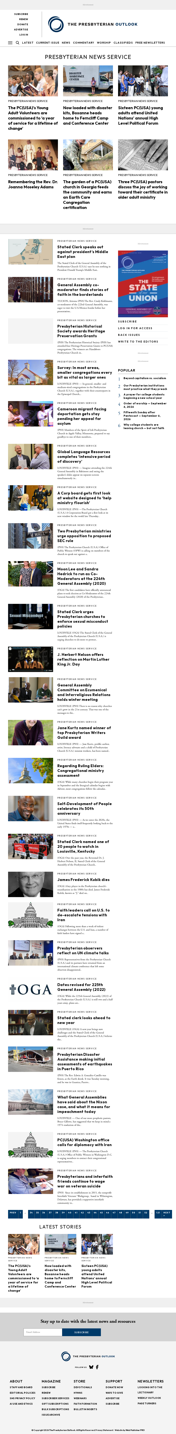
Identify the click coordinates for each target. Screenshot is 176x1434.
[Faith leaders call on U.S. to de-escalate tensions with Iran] (30, 915)
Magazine (51, 1381)
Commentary (83, 42)
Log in (23, 34)
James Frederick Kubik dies (83, 879)
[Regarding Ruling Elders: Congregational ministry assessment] (30, 770)
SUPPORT (114, 1381)
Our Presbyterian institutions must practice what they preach (145, 387)
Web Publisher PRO (135, 1430)
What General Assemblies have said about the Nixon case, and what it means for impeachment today (83, 1104)
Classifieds (123, 42)
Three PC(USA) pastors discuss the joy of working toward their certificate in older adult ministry (143, 189)
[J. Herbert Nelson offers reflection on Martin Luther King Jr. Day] (30, 659)
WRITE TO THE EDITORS (138, 341)
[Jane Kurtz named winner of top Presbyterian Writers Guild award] (30, 732)
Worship (104, 42)
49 (127, 1212)
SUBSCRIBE (127, 321)
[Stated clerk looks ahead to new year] (30, 1022)
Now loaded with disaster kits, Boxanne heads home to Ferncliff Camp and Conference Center (87, 115)
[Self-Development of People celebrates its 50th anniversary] (30, 808)
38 (56, 1212)
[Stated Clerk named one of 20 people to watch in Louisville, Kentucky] (30, 846)
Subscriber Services (55, 1398)
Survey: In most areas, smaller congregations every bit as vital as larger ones (84, 372)
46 (107, 1212)
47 (114, 1212)
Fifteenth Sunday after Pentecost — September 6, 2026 (142, 416)
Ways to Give (114, 1392)
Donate (22, 24)
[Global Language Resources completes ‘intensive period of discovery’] (30, 456)
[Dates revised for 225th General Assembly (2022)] (30, 989)
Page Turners (147, 1403)
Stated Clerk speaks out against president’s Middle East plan (82, 251)
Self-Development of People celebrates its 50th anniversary (84, 808)
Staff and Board (21, 1387)
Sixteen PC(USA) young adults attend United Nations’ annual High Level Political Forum (140, 115)
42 (82, 1212)
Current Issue (47, 42)
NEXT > (166, 1214)
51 (140, 1212)
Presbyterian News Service (28, 101)
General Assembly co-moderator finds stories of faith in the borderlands (82, 289)
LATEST (28, 42)
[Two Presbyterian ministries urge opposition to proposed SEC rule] (30, 536)
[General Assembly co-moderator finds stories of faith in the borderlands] (30, 289)
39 (63, 1212)
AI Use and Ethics (21, 1403)
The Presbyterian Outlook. (62, 1430)
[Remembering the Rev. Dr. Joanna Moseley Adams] (33, 154)
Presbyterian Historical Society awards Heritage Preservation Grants (81, 331)
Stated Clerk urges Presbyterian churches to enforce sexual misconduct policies (82, 619)
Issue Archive (51, 1414)
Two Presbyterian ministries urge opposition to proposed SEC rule (84, 536)
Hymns (78, 1392)
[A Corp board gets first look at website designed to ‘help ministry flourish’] (30, 498)
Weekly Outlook (149, 1398)
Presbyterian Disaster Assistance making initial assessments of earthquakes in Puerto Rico (84, 1061)
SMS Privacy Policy (22, 1398)
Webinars (80, 1398)
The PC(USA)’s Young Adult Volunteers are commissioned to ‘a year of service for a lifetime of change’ (33, 118)
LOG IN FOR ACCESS (135, 328)
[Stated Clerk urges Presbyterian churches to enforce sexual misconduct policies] (30, 616)
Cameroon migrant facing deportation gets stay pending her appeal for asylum (81, 416)
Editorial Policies (23, 1392)
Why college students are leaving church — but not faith (144, 426)
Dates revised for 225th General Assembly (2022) (81, 987)
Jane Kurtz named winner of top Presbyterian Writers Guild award (84, 732)
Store (80, 1381)
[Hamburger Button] (10, 42)
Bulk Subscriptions (55, 1409)
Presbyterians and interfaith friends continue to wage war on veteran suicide (85, 1181)
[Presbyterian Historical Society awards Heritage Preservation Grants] (30, 331)
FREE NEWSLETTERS (150, 42)
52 (146, 1212)
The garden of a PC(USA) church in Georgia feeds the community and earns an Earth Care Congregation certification (87, 194)
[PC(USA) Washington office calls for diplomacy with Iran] (30, 1144)
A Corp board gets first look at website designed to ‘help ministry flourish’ (84, 498)
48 (120, 1212)
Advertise (21, 29)
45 (101, 1212)
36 (43, 1212)
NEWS (66, 42)
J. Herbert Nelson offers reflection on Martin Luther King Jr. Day (83, 659)
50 (133, 1212)
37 (50, 1212)
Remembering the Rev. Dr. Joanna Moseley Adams (33, 184)
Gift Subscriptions (55, 1403)
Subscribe (21, 14)
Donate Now (114, 1387)
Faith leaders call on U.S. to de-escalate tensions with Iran (83, 915)
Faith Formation (85, 1403)
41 (76, 1212)
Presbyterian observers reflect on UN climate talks (83, 950)
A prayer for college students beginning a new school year (144, 396)
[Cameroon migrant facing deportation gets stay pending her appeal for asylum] (30, 413)
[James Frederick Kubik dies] (30, 884)
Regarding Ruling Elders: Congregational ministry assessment (80, 770)
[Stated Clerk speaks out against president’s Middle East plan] (30, 251)
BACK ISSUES (129, 335)
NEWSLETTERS (151, 1381)
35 (37, 1212)
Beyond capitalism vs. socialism (145, 378)
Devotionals (83, 1387)
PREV (13, 1212)
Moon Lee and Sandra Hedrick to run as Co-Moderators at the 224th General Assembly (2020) (81, 576)
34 (31, 1212)
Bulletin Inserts (85, 1409)
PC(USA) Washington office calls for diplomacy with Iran (84, 1142)
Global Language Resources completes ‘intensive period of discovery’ (84, 456)
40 (70, 1212)
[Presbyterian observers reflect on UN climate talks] (30, 953)
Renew (23, 19)
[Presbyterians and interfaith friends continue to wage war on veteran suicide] (30, 1181)
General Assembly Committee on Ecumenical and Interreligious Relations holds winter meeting (84, 692)
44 (95, 1212)
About (16, 1381)
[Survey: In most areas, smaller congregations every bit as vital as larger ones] (30, 372)
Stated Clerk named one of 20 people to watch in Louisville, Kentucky (83, 846)
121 (158, 1212)
